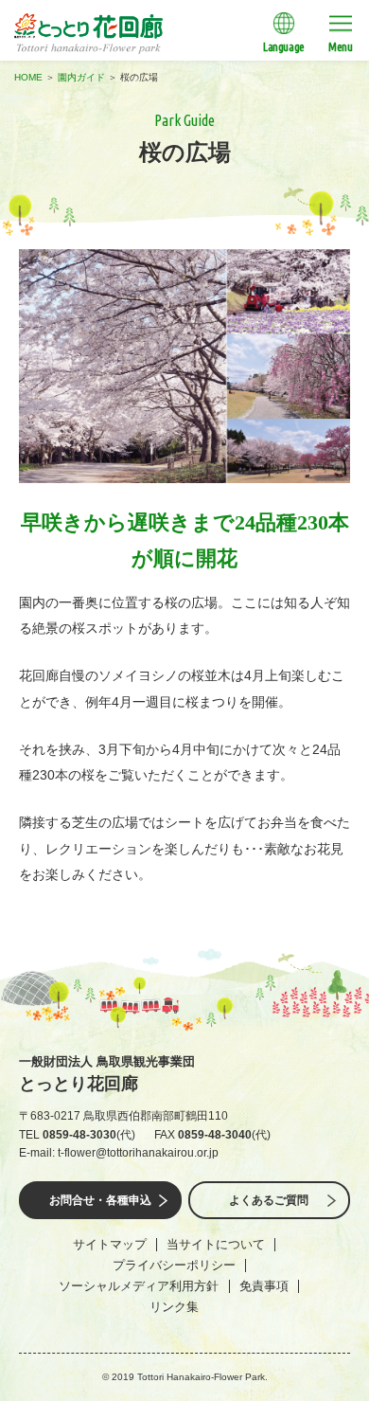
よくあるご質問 (268, 1200)
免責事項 (264, 1286)
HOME (28, 77)
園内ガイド (81, 77)
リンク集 (174, 1307)
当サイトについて (216, 1244)
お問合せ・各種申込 (100, 1200)
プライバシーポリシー (174, 1265)
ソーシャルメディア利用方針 (139, 1286)
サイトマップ (110, 1244)
